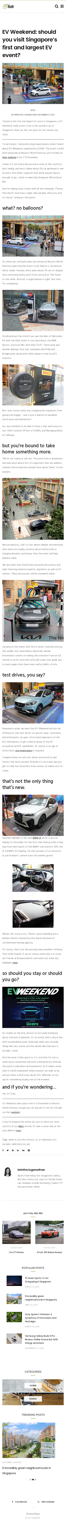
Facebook (21, 1502)
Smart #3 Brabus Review (49, 1252)
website (15, 1112)
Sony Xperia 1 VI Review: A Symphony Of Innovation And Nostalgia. (40, 1318)
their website (9, 157)
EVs (54, 1140)
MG (28, 1144)
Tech (16, 1462)
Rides (33, 110)
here (15, 963)
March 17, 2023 (32, 1287)
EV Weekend (45, 1140)
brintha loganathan (25, 114)
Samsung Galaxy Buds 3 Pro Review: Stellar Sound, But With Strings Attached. (41, 1339)
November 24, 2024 (34, 1348)
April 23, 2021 (31, 1305)
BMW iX (37, 838)
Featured (14, 1248)
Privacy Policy (33, 1514)
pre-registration (24, 751)
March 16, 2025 (32, 1326)
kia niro (6, 1144)
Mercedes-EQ (18, 1144)
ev (36, 1140)
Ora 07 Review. (16, 1252)
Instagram (48, 1502)
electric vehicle (25, 1140)
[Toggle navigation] (61, 6)
